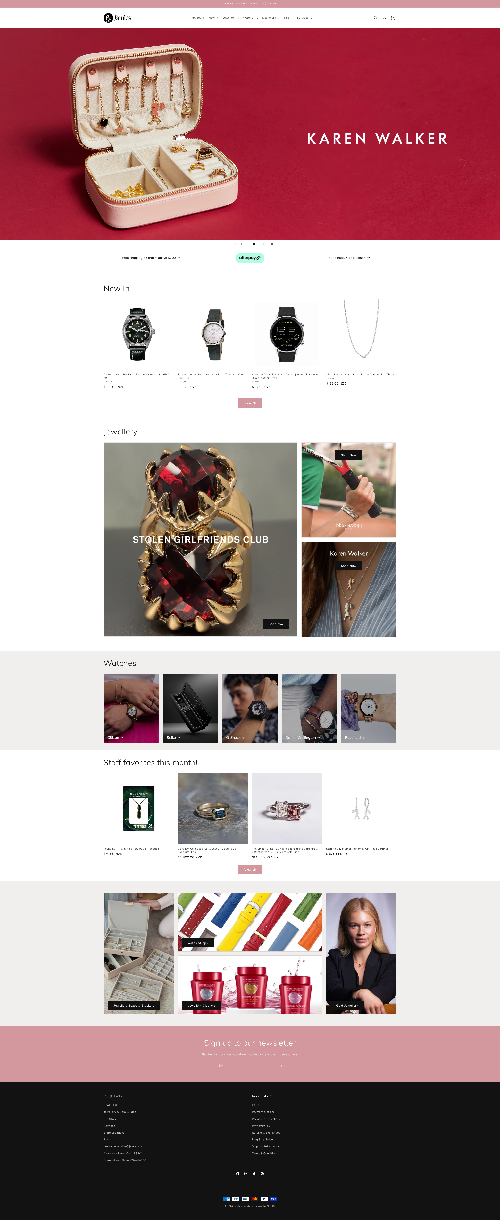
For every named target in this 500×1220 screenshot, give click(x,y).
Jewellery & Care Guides (120, 1112)
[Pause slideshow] (273, 244)
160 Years (250, 134)
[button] (231, 18)
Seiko (171, 737)
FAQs (255, 1105)
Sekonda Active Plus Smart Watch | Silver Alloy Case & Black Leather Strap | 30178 (286, 376)
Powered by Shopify (264, 1206)
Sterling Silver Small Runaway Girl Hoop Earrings (357, 848)
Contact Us (111, 1105)
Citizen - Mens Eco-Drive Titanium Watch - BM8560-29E (137, 376)
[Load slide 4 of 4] (254, 244)
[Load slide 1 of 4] (236, 244)
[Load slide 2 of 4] (242, 244)
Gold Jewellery (347, 1005)
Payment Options (263, 1112)
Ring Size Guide (262, 1139)
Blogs (107, 1139)
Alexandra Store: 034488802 (123, 1153)
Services (109, 1126)
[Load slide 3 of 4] (248, 244)
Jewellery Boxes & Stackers (133, 1005)
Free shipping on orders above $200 (149, 258)
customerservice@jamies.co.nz (125, 1146)
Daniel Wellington (301, 737)
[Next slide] (263, 244)
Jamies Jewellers (243, 1206)
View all (250, 403)
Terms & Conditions (265, 1153)
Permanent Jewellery (266, 1119)
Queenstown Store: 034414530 (125, 1160)
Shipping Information (266, 1146)
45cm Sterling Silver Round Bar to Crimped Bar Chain (360, 374)
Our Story (110, 1119)
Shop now (276, 624)
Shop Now (349, 455)
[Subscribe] (280, 1065)
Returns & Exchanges (266, 1132)
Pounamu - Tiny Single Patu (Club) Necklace (131, 848)
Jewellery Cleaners (202, 1005)
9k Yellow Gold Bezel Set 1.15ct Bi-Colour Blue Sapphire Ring (207, 850)
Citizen (113, 737)
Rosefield (353, 737)
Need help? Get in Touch (347, 258)
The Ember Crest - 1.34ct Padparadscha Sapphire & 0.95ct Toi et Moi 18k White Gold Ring (285, 850)
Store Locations (114, 1132)
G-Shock (233, 737)
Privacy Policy (261, 1126)
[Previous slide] (226, 244)
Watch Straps (198, 943)
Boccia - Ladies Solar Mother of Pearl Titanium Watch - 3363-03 (212, 376)
